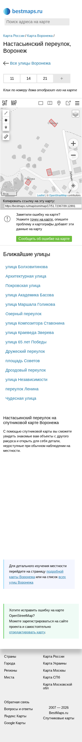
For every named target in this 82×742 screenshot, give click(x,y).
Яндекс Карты (15, 716)
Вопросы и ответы (18, 709)
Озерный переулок (23, 314)
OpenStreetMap (58, 195)
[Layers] (75, 113)
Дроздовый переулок (25, 370)
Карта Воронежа (40, 36)
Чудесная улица (20, 398)
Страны (10, 656)
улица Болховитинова (26, 267)
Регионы (10, 670)
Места (9, 677)
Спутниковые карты (58, 718)
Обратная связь (16, 702)
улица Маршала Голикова (30, 304)
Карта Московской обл (57, 686)
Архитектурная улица (25, 276)
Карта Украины (55, 663)
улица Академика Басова (29, 295)
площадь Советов (22, 361)
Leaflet (41, 195)
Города (9, 663)
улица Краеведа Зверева (29, 332)
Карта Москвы (54, 670)
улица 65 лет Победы (25, 342)
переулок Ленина (21, 389)
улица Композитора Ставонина (34, 323)
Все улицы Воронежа (30, 63)
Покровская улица (22, 285)
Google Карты (15, 723)
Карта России (13, 36)
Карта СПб (51, 677)
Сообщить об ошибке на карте (44, 239)
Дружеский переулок (25, 351)
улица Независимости (26, 379)
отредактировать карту (27, 632)
